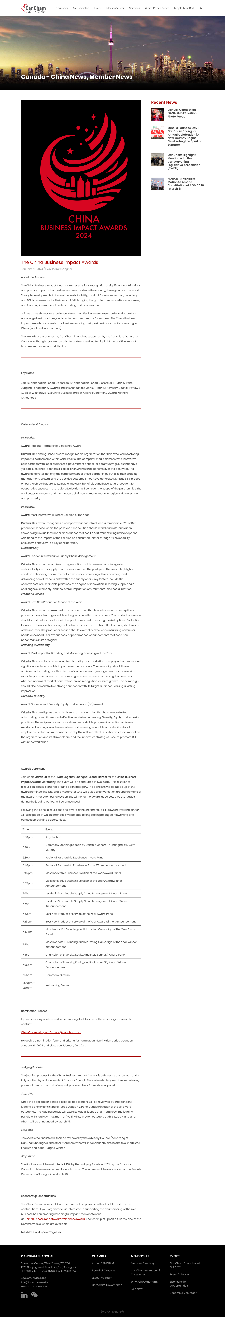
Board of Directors (103, 1270)
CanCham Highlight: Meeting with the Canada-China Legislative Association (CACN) (184, 161)
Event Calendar (180, 1274)
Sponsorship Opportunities (179, 1284)
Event (97, 8)
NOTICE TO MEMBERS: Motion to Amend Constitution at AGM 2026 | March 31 (186, 184)
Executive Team (102, 1278)
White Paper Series (157, 8)
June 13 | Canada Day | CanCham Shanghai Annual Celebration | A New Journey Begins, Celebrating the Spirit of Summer (185, 136)
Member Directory (143, 1263)
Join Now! (137, 1289)
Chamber (62, 8)
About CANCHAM (103, 1263)
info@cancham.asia (34, 1282)
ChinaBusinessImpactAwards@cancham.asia (51, 1032)
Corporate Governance (107, 1285)
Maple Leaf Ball (184, 8)
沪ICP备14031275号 (112, 1312)
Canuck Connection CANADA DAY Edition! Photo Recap (182, 113)
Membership (81, 8)
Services (134, 8)
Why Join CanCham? (144, 1282)
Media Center (115, 8)
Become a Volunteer (183, 1293)
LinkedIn (24, 1295)
